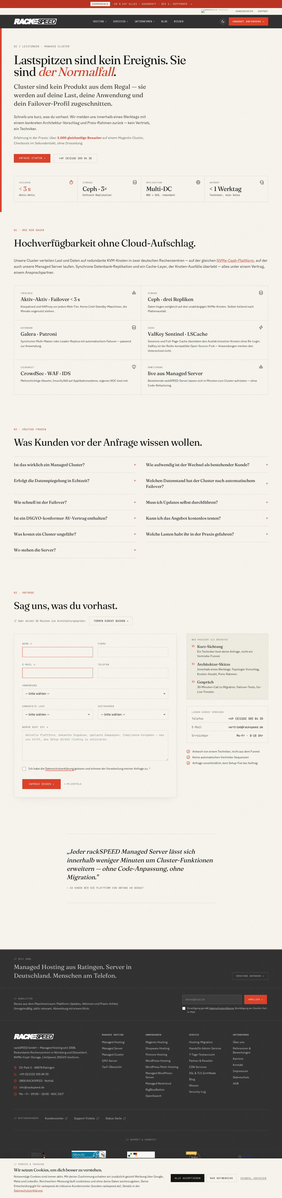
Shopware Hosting (157, 1048)
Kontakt (238, 1065)
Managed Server (112, 1048)
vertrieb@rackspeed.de (245, 727)
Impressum (240, 1071)
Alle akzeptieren (188, 1178)
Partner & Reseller (201, 1061)
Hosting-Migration (201, 1042)
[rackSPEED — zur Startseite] (35, 21)
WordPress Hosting (158, 1061)
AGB (236, 1083)
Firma (102, 643)
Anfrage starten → (32, 158)
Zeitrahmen (106, 706)
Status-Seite (113, 1118)
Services (120, 21)
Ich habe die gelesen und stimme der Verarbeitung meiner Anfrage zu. (89, 768)
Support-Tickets (84, 1118)
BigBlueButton (155, 1089)
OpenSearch (153, 1096)
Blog (164, 21)
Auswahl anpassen (254, 1178)
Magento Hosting (156, 1042)
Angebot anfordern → (248, 21)
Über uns (238, 1042)
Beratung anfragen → (250, 976)
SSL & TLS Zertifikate (202, 1073)
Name (27, 643)
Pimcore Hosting (156, 1054)
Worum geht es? (35, 727)
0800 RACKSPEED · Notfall (36, 1081)
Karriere (238, 1059)
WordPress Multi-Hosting (162, 1067)
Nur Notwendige (221, 1178)
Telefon (103, 664)
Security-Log (197, 1092)
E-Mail (28, 664)
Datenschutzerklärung (59, 768)
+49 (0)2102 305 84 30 (75, 158)
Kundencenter (244, 11)
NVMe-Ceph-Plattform (235, 260)
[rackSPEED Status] (216, 11)
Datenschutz (241, 1077)
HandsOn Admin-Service (205, 1048)
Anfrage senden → (41, 784)
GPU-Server (109, 1061)
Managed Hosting (113, 1042)
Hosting (100, 21)
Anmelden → (255, 999)
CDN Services (198, 1067)
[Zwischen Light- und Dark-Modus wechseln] (223, 21)
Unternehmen (145, 21)
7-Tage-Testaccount (202, 1054)
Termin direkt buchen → (111, 621)
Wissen (179, 21)
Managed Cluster (113, 1054)
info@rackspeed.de (31, 1087)
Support (263, 11)
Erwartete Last (33, 706)
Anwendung (29, 685)
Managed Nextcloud (158, 1083)
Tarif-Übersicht (112, 1067)
